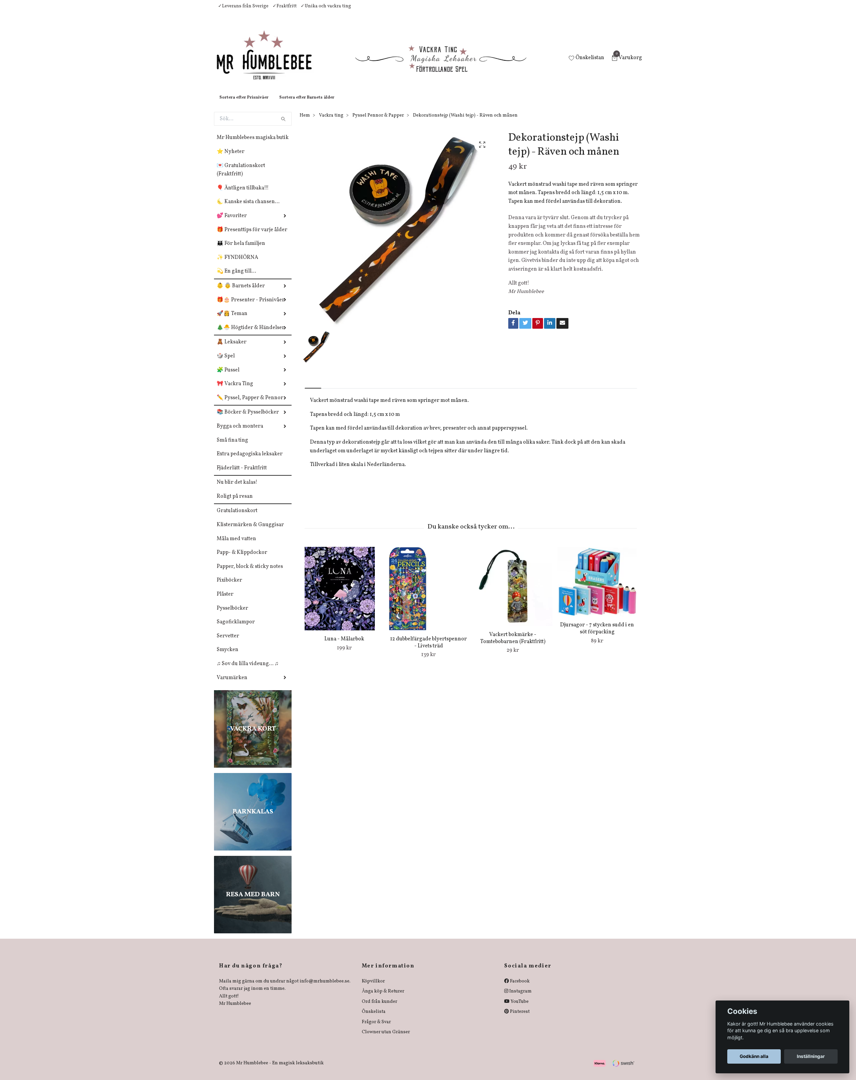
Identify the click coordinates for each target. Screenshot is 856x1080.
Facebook (519, 988)
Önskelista (374, 1018)
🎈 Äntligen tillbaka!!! (243, 194)
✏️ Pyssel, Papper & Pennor (250, 404)
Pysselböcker (232, 615)
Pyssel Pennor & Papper (378, 122)
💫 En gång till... (236, 278)
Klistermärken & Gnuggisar (250, 531)
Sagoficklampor (236, 628)
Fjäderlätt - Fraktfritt (242, 474)
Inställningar (811, 1056)
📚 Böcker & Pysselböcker (248, 419)
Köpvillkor (373, 988)
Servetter (228, 642)
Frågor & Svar (376, 1029)
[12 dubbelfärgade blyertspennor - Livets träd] (428, 595)
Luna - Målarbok (344, 645)
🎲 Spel (226, 362)
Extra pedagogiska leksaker (250, 460)
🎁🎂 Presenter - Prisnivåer (251, 306)
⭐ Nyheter (230, 158)
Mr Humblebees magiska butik (253, 144)
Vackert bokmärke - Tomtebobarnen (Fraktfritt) (512, 645)
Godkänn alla (754, 1056)
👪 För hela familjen (241, 250)
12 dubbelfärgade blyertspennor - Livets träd (428, 649)
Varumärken (232, 684)
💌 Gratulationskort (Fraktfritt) (241, 177)
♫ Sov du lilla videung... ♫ (248, 670)
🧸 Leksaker (231, 348)
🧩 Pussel (228, 376)
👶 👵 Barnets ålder (241, 292)
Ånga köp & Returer (383, 998)
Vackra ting (331, 122)
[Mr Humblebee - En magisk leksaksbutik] (269, 62)
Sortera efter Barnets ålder (306, 104)
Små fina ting (232, 447)
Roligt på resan (235, 503)
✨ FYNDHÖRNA (237, 264)
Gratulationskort (237, 517)
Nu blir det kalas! (237, 489)
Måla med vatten (236, 545)
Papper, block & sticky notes (250, 573)
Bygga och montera (240, 433)
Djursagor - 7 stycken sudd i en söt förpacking (597, 635)
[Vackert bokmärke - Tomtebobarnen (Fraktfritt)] (512, 593)
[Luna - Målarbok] (344, 595)
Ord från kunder (379, 1008)
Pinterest (519, 1018)
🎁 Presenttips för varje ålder (252, 236)
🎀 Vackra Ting (235, 390)
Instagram (520, 998)
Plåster (225, 601)
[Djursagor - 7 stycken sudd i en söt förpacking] (597, 588)
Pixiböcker (229, 587)
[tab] (313, 389)
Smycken (227, 656)
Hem (305, 122)
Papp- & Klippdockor (242, 559)
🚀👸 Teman (232, 320)
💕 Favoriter (232, 222)
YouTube (519, 1008)
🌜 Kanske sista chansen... (248, 208)
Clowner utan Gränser (386, 1039)
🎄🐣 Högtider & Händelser (251, 334)
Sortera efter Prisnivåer (244, 104)
